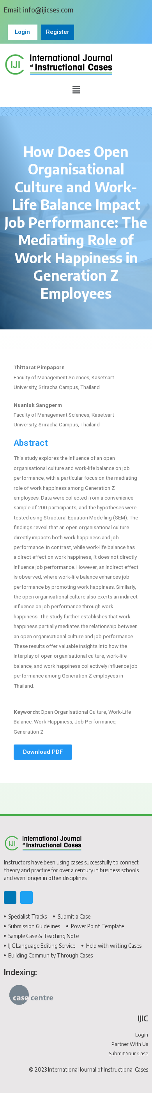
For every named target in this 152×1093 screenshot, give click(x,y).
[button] (76, 90)
